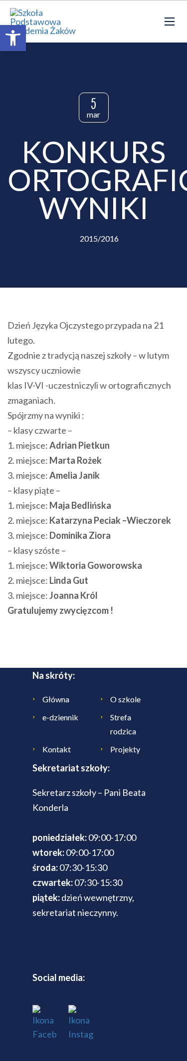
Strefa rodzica (123, 724)
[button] (13, 38)
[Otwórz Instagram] (80, 1023)
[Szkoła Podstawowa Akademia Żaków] (45, 22)
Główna (55, 699)
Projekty (125, 749)
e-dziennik (60, 717)
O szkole (125, 699)
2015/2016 (99, 238)
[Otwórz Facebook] (44, 1023)
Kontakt (56, 749)
